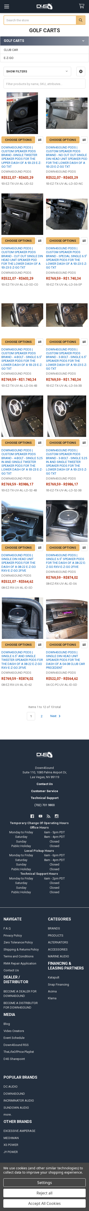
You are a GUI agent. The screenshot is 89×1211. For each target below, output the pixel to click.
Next (53, 716)
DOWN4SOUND (14, 1093)
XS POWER (11, 1145)
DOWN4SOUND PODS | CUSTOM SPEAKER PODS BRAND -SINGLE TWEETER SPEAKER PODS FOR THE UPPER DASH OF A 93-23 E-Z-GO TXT (21, 157)
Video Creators (14, 1031)
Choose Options (18, 140)
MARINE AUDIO (58, 956)
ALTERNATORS (58, 942)
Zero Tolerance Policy (18, 942)
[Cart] (82, 6)
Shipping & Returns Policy (21, 949)
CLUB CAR (11, 50)
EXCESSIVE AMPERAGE (19, 1131)
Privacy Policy (13, 935)
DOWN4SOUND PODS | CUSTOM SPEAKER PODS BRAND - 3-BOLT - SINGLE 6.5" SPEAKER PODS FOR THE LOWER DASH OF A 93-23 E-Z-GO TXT (66, 359)
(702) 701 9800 (44, 805)
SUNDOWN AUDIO (16, 1107)
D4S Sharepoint (14, 1059)
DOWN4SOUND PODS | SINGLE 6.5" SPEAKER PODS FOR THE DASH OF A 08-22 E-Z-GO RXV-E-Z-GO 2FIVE (66, 561)
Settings (44, 1182)
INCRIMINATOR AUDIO (19, 1100)
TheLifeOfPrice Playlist (19, 1052)
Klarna (52, 998)
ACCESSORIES (58, 949)
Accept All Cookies (44, 1203)
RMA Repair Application (20, 963)
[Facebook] (32, 816)
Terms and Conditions (18, 956)
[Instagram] (56, 816)
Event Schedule (14, 1038)
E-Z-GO (9, 58)
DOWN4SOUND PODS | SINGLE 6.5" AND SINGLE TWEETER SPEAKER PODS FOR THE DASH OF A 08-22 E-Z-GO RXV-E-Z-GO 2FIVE (22, 659)
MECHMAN (11, 1138)
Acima (52, 991)
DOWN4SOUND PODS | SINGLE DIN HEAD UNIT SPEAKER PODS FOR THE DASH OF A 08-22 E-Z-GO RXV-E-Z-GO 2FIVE (18, 562)
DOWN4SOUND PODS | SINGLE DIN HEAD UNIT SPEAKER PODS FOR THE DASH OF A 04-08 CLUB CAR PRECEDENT (65, 659)
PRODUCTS (55, 935)
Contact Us (11, 970)
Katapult (53, 977)
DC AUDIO (11, 1086)
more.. (8, 1114)
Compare (39, 139)
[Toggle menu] (6, 6)
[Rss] (48, 816)
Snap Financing (58, 984)
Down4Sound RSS (16, 1045)
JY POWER (11, 1152)
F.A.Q (7, 928)
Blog (7, 1024)
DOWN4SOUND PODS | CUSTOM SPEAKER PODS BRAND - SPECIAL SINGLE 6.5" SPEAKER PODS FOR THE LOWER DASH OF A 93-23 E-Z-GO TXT (66, 258)
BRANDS (54, 928)
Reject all (44, 1193)
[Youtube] (40, 816)
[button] (80, 71)
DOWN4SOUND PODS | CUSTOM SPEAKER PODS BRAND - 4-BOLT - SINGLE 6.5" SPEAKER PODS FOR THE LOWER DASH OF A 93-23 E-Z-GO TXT (21, 359)
